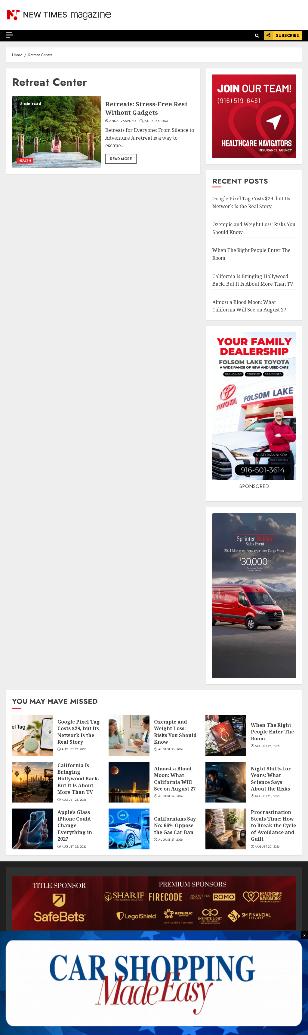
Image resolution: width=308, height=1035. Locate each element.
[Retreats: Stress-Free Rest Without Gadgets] (56, 132)
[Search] (257, 35)
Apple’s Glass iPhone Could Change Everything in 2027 (74, 825)
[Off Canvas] (9, 35)
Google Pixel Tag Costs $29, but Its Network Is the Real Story (78, 731)
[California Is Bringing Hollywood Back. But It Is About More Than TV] (32, 782)
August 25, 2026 (267, 746)
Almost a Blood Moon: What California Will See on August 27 (175, 778)
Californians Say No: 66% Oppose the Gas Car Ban (175, 825)
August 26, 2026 (170, 749)
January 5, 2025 (156, 121)
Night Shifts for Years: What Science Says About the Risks (271, 778)
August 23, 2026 (267, 796)
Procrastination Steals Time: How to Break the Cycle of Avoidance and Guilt (273, 825)
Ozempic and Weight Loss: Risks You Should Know (175, 731)
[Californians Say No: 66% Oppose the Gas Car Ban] (129, 829)
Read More (121, 159)
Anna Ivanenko (122, 121)
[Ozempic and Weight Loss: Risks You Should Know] (129, 735)
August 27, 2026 (74, 749)
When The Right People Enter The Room (272, 732)
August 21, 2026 (170, 840)
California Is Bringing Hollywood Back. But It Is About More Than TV (78, 779)
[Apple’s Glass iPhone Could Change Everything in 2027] (32, 829)
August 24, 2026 (170, 796)
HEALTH (24, 160)
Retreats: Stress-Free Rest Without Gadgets (146, 108)
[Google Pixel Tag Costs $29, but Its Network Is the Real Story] (32, 735)
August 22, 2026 (74, 847)
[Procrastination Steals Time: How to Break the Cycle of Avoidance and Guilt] (225, 829)
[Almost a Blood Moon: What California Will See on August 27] (129, 782)
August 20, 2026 (267, 847)
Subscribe (287, 35)
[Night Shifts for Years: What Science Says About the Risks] (225, 782)
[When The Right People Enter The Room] (225, 735)
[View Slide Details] (154, 903)
